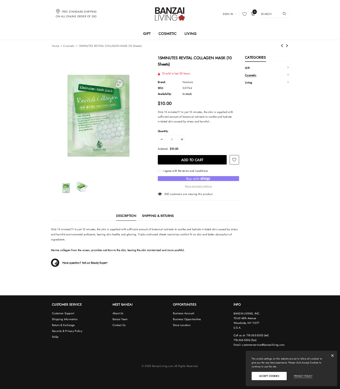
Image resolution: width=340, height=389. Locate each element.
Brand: (162, 82)
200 (166, 194)
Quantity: (163, 131)
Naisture (188, 82)
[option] (98, 115)
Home (55, 46)
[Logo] (170, 14)
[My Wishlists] (243, 14)
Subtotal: (163, 149)
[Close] (332, 356)
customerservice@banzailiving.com (263, 345)
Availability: (165, 94)
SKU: (161, 88)
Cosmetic (69, 46)
